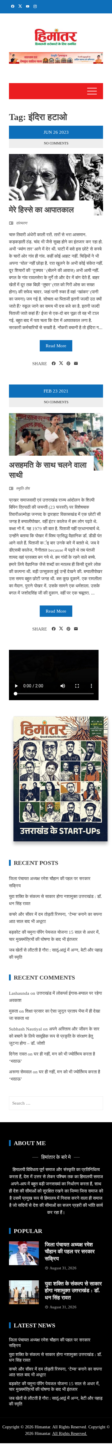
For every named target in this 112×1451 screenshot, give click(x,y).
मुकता (13, 1011)
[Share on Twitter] (61, 363)
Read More (56, 345)
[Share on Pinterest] (68, 364)
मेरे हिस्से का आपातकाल (41, 209)
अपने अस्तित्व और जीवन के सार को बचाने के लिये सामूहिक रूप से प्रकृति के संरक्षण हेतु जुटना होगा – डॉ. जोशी (54, 1036)
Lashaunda (19, 993)
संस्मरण (21, 223)
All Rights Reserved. (69, 1433)
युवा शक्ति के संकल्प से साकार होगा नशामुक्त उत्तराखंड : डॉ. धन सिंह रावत (73, 1291)
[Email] (76, 364)
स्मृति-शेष (23, 488)
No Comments (56, 143)
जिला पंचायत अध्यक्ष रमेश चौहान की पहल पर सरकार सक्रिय (70, 1252)
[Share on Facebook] (53, 364)
